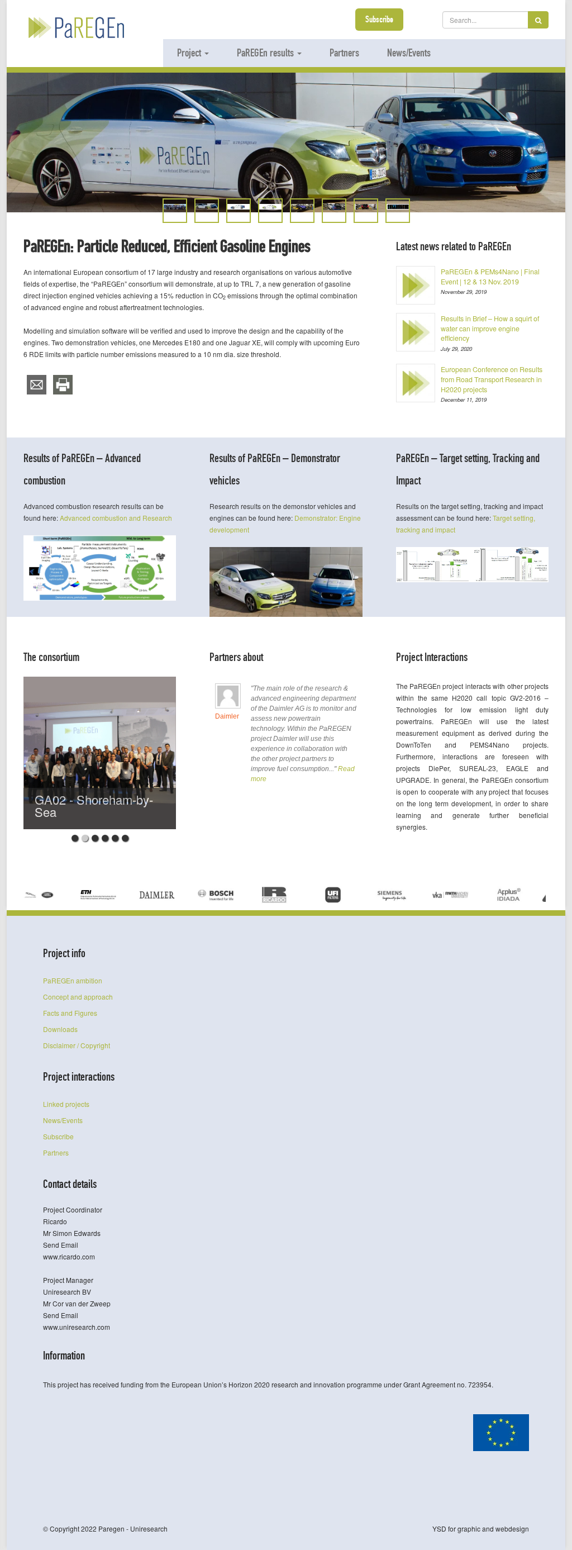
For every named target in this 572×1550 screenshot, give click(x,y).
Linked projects (66, 1104)
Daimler (227, 716)
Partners (344, 52)
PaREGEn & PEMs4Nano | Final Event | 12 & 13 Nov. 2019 (490, 277)
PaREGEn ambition (72, 980)
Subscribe (379, 19)
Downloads (60, 1029)
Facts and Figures (70, 1013)
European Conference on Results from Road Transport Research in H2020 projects (491, 379)
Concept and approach (78, 996)
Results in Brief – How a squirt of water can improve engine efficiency (490, 328)
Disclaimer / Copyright (76, 1045)
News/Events (409, 52)
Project (190, 52)
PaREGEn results (266, 52)
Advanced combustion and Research (116, 517)
